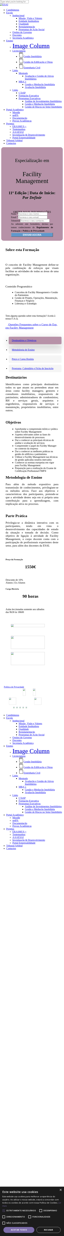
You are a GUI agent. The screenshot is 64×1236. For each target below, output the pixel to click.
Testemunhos (18, 834)
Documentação (19, 823)
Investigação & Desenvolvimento (28, 840)
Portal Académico (15, 815)
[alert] (32, 1211)
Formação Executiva (29, 801)
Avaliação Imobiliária (35, 792)
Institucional (18, 720)
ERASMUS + (19, 831)
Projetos (10, 829)
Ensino (9, 746)
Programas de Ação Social (31, 734)
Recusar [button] (48, 1230)
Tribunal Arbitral (14, 845)
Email (14, 217)
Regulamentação (27, 732)
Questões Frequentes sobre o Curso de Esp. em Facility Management (31, 326)
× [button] (60, 1190)
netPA (15, 820)
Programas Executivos (30, 803)
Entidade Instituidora (29, 726)
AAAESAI (18, 837)
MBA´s (22, 787)
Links (15, 775)
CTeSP (22, 798)
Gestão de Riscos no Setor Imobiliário (43, 812)
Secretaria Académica (23, 743)
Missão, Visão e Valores (30, 723)
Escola (9, 718)
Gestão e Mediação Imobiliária (40, 789)
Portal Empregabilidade (23, 843)
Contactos (11, 848)
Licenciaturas (18, 756)
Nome (14, 214)
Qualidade (24, 729)
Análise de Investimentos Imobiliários (43, 806)
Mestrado (23, 778)
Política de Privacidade (14, 687)
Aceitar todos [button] (19, 1230)
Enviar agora (32, 234)
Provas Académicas (22, 826)
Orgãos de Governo (22, 737)
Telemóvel (15, 221)
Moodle (16, 817)
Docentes (17, 740)
